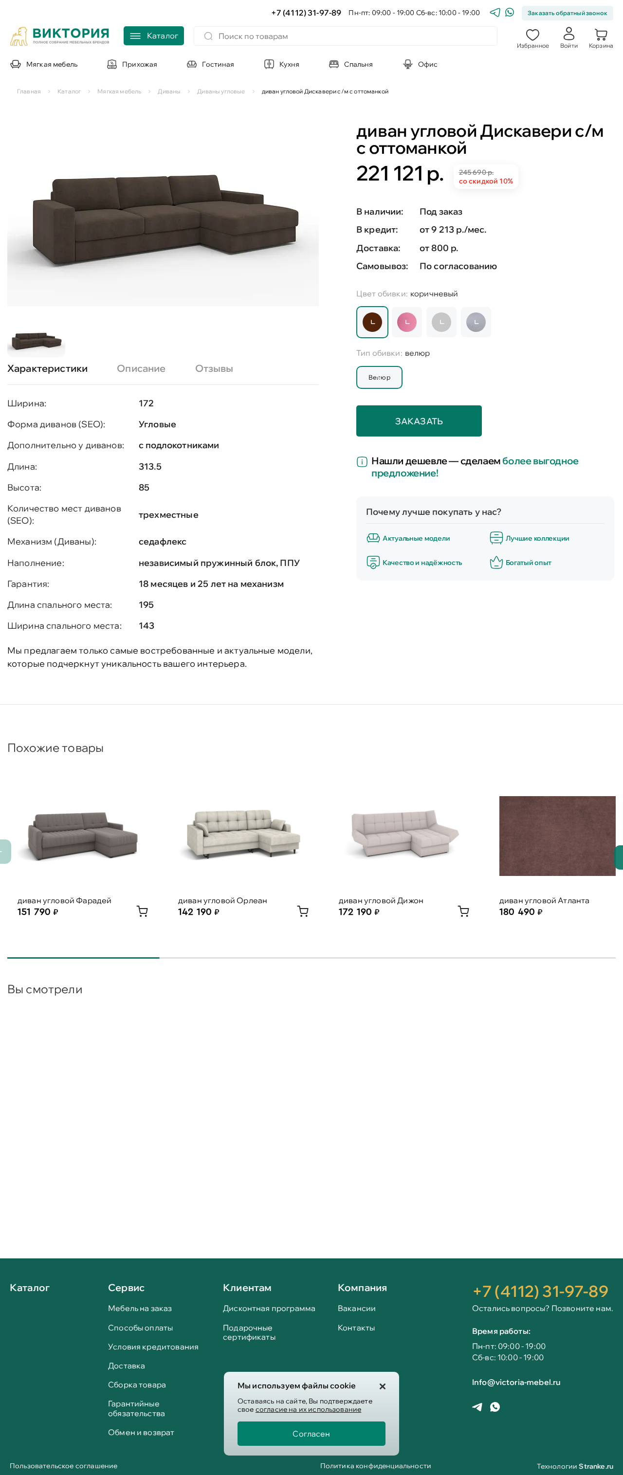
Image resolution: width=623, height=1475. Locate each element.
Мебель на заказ (140, 1308)
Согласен (311, 1434)
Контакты (356, 1327)
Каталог (30, 1288)
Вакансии (357, 1308)
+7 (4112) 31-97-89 (306, 13)
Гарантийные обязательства (136, 1408)
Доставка (126, 1365)
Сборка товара (137, 1384)
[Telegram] (495, 13)
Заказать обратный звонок (567, 13)
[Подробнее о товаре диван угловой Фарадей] (142, 914)
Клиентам (247, 1287)
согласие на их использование (308, 1409)
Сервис (126, 1287)
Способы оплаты (140, 1327)
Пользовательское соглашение (63, 1466)
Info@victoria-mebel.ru (516, 1382)
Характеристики (47, 368)
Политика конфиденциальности (375, 1466)
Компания (362, 1287)
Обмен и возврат (141, 1432)
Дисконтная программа (269, 1308)
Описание (141, 368)
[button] (533, 37)
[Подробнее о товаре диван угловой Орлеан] (303, 914)
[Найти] (208, 36)
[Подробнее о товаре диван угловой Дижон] (463, 914)
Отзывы (214, 368)
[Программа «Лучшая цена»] (363, 463)
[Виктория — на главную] (60, 37)
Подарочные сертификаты (249, 1332)
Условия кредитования (153, 1346)
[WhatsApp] (509, 13)
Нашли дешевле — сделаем (475, 467)
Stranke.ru (596, 1466)
